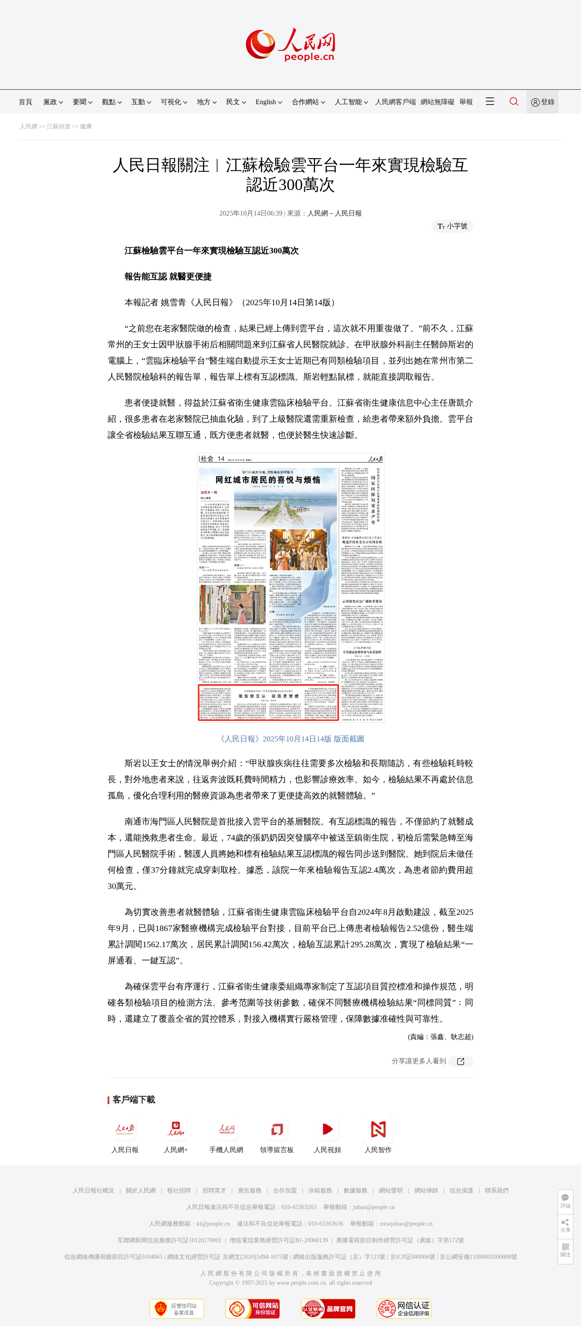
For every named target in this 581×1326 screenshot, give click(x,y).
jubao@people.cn (374, 1207)
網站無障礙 (438, 101)
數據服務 (355, 1190)
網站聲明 (391, 1190)
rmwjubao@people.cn (406, 1224)
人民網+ (176, 1149)
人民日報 (125, 1149)
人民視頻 (327, 1149)
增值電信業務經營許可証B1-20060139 (279, 1240)
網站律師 (426, 1190)
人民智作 (378, 1149)
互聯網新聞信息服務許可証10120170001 (169, 1240)
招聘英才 (214, 1190)
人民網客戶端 (395, 101)
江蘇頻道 (59, 126)
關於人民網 (141, 1190)
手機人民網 (226, 1149)
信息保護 (461, 1190)
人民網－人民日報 (335, 213)
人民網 (28, 126)
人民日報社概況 (93, 1190)
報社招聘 (179, 1190)
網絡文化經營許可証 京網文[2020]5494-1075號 (227, 1257)
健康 (86, 126)
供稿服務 (320, 1190)
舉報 (466, 101)
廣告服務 (250, 1190)
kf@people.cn (213, 1224)
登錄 (548, 101)
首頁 (25, 101)
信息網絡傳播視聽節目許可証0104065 (113, 1257)
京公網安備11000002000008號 (478, 1257)
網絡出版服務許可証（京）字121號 (339, 1257)
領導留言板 (277, 1149)
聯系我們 (497, 1190)
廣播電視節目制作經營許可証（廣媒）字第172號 (400, 1240)
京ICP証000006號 (412, 1257)
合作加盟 (285, 1190)
